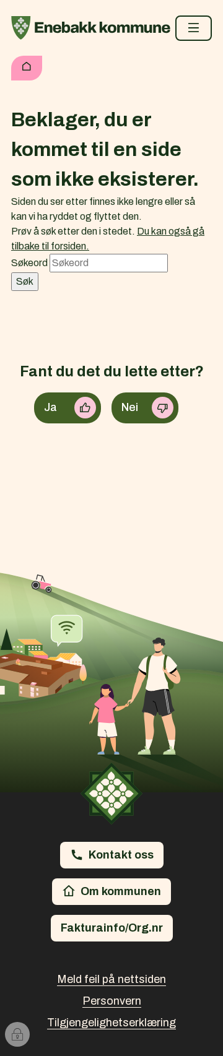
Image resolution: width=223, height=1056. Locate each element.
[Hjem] (26, 68)
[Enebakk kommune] (90, 27)
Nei (129, 407)
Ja (50, 407)
